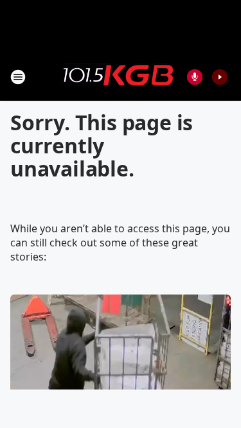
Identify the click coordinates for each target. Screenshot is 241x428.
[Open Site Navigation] (18, 77)
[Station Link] (116, 76)
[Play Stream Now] (220, 77)
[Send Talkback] (194, 77)
